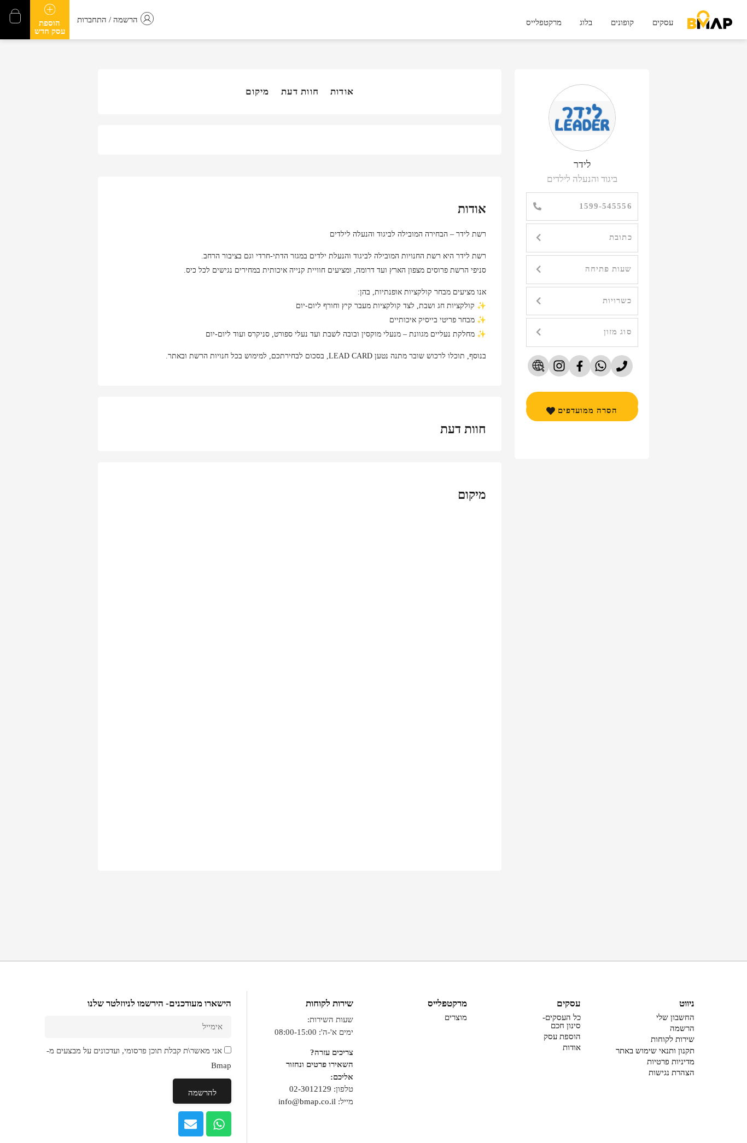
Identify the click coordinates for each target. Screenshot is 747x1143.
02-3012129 (310, 1089)
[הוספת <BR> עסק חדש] (49, 9)
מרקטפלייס (447, 1003)
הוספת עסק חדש (49, 27)
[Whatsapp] (218, 1123)
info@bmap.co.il (307, 1101)
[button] (582, 238)
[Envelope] (190, 1123)
